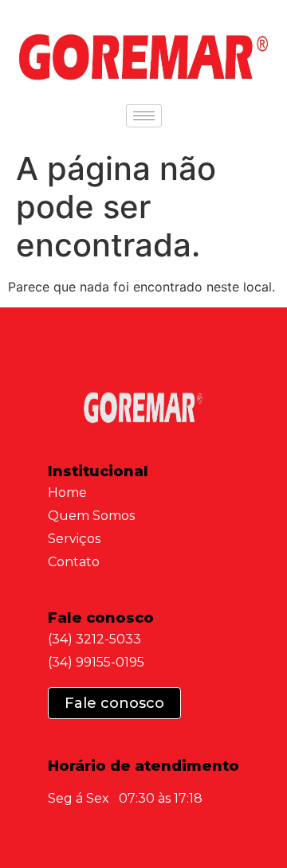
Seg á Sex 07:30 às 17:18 (125, 798)
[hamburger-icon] (144, 115)
